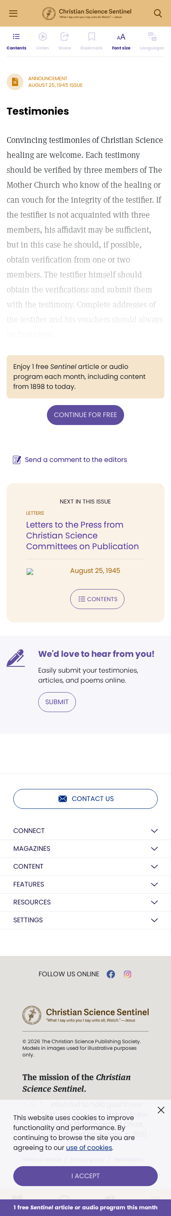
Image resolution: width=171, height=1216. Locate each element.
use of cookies (89, 1147)
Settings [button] (28, 920)
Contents (102, 599)
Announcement (47, 78)
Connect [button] (29, 830)
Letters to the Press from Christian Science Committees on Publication (82, 535)
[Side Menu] (13, 13)
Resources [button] (32, 902)
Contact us (93, 798)
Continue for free (85, 415)
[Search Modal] (158, 13)
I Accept (85, 1176)
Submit (57, 702)
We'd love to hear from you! (96, 654)
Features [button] (28, 884)
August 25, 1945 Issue (55, 84)
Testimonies (38, 111)
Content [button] (28, 866)
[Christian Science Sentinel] (86, 13)
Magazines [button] (31, 848)
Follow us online (69, 974)
